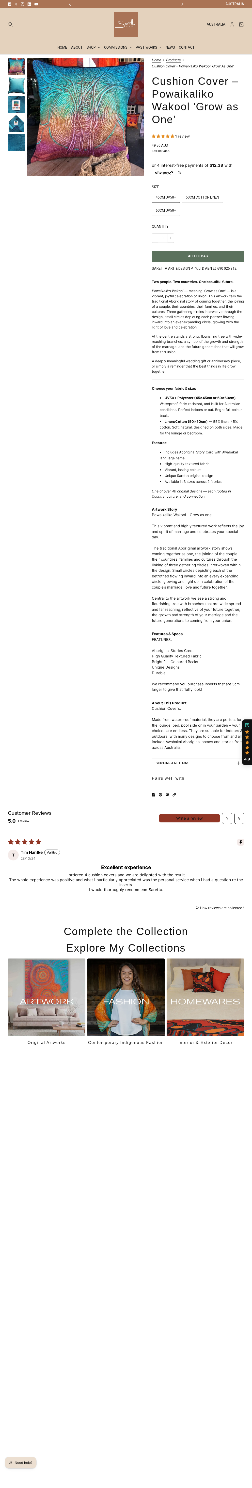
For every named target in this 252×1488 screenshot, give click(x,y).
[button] (163, 136)
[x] (16, 4)
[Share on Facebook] (153, 794)
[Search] (10, 24)
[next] (182, 4)
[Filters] (227, 818)
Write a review (189, 818)
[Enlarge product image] (85, 117)
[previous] (69, 4)
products (173, 60)
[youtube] (36, 4)
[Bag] (241, 24)
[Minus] (155, 238)
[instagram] (22, 4)
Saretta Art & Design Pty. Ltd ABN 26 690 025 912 (194, 268)
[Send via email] (167, 794)
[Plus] (171, 238)
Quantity (160, 226)
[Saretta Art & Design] (126, 24)
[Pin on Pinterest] (160, 794)
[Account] (232, 24)
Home (156, 60)
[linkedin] (29, 4)
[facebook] (9, 4)
